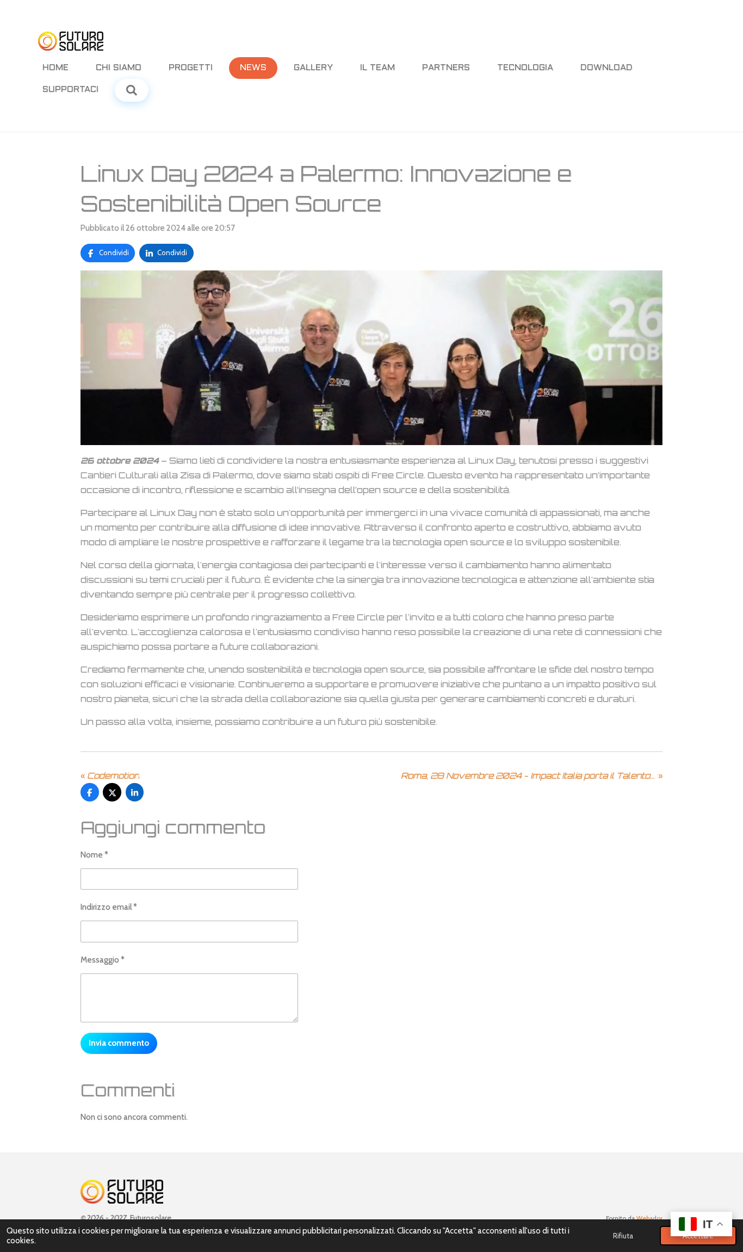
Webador (649, 1218)
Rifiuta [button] (623, 1235)
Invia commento (119, 1043)
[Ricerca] (131, 90)
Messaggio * (103, 960)
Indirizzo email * (109, 907)
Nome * (94, 855)
